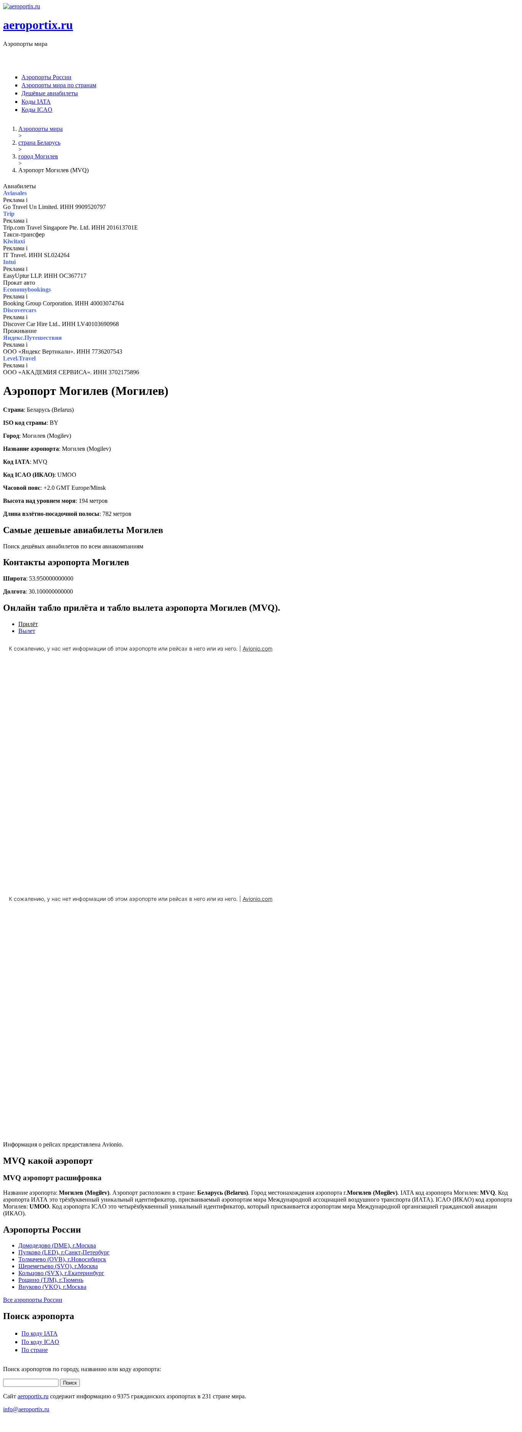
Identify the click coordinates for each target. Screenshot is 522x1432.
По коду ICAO (40, 1342)
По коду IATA (39, 1333)
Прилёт (28, 624)
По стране (34, 1350)
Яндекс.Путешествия (32, 337)
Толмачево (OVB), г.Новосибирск (62, 1259)
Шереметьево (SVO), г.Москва (58, 1266)
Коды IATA (36, 101)
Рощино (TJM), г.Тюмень (50, 1280)
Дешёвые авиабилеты (49, 93)
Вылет (26, 631)
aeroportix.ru (38, 25)
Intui (9, 262)
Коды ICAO (36, 109)
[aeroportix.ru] (21, 6)
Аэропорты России (46, 77)
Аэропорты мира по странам (58, 85)
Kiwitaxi (14, 241)
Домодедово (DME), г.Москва (57, 1245)
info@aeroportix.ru (26, 1409)
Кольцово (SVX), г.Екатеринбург (61, 1273)
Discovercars (19, 310)
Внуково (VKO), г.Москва (52, 1287)
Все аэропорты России (32, 1300)
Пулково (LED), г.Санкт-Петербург (64, 1252)
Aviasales (15, 193)
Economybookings (27, 289)
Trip (9, 213)
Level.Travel (19, 358)
